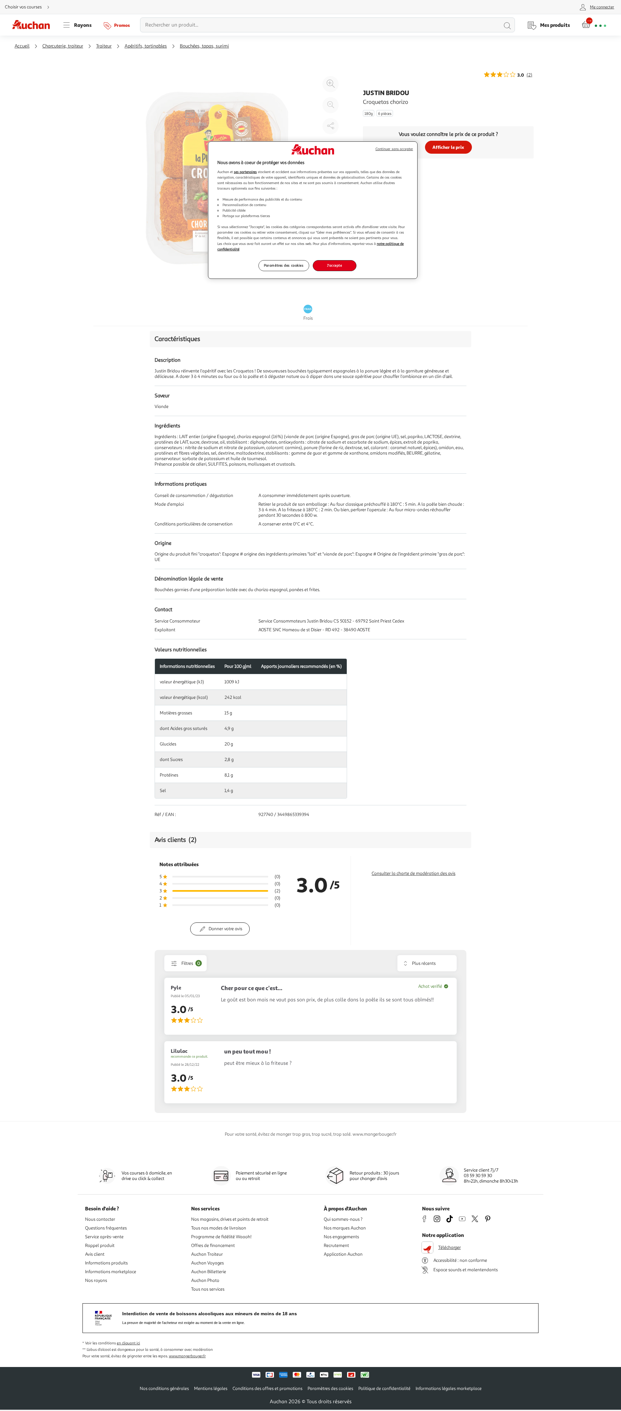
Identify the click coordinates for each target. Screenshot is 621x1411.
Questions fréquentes (106, 1228)
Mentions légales (210, 1388)
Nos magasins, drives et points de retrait (229, 1219)
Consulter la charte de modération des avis (413, 873)
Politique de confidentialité (384, 1388)
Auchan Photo (205, 1280)
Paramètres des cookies (284, 265)
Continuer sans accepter (394, 149)
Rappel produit (99, 1245)
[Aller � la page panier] (594, 25)
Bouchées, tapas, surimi (204, 46)
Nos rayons (96, 1280)
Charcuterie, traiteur (62, 46)
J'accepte (334, 265)
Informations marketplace (110, 1271)
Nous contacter (100, 1219)
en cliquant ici (128, 1343)
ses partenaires (245, 172)
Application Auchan (343, 1254)
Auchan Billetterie (208, 1271)
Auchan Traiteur (207, 1254)
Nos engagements (341, 1237)
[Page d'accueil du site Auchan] (33, 25)
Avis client (94, 1254)
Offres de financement (213, 1245)
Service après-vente (104, 1237)
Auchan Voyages (207, 1263)
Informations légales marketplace (449, 1388)
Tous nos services (207, 1289)
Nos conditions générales (164, 1388)
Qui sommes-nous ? (343, 1219)
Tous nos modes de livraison (218, 1228)
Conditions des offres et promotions (267, 1388)
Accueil (22, 46)
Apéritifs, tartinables (146, 46)
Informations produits (106, 1263)
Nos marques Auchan (345, 1228)
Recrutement (336, 1245)
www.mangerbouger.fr (187, 1356)
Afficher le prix (448, 147)
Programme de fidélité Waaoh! (221, 1237)
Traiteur (104, 46)
